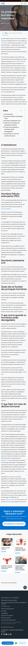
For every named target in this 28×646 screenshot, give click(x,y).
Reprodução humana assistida (9, 600)
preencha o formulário (11, 499)
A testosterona (8, 114)
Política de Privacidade (7, 615)
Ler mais (3, 551)
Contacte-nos (22, 643)
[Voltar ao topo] (25, 587)
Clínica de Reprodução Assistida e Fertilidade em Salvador (14, 603)
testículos (17, 61)
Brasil (24, 1)
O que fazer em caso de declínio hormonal (11, 135)
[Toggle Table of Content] (21, 111)
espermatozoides (5, 209)
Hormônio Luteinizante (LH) (12, 120)
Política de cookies (6, 617)
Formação (3, 611)
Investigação (4, 613)
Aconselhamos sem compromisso (14, 524)
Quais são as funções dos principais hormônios (12, 124)
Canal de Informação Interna (8, 620)
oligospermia (4, 460)
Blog (6, 33)
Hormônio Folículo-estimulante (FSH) (13, 117)
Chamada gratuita (8, 643)
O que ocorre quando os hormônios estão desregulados (11, 129)
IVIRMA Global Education (7, 608)
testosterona (4, 43)
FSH (2, 92)
